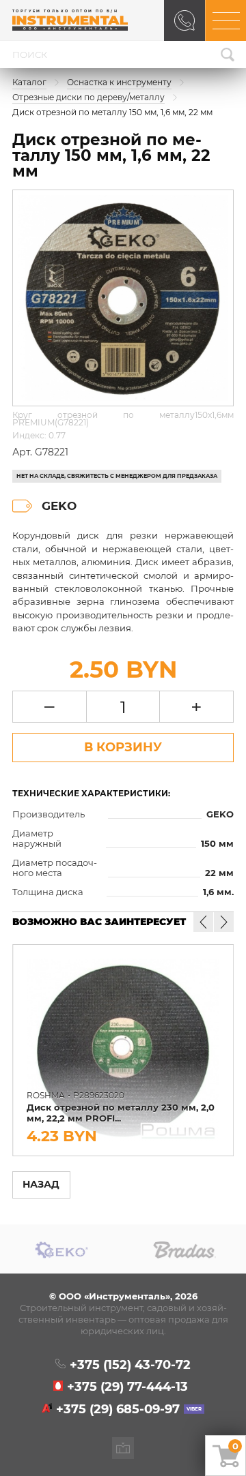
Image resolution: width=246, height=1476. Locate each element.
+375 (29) (127, 1387)
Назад (41, 1184)
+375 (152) (130, 1365)
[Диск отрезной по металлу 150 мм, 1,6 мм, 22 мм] (123, 298)
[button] (224, 922)
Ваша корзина (235, 1446)
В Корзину (123, 747)
